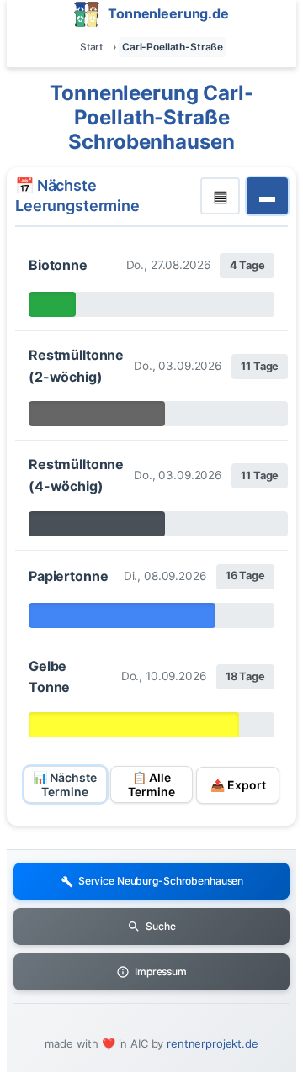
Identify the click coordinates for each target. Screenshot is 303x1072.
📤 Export (238, 785)
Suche (160, 926)
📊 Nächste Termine (65, 784)
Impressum (161, 971)
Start (91, 46)
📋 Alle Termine (151, 784)
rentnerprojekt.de (212, 1043)
